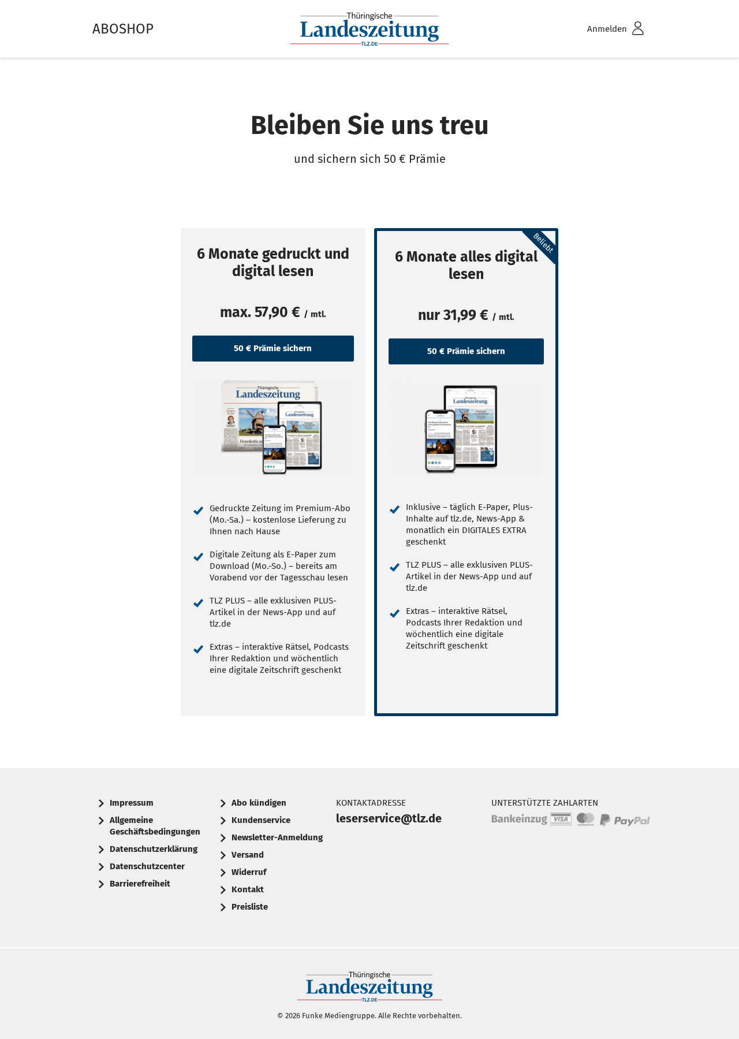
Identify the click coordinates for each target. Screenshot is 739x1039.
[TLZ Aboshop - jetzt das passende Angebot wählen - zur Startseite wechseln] (369, 29)
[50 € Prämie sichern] (273, 428)
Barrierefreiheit (140, 883)
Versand (248, 855)
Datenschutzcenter (147, 866)
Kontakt (248, 889)
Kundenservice (261, 820)
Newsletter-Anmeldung (277, 837)
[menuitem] (600, 29)
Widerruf (249, 872)
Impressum (132, 803)
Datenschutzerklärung (153, 849)
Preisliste (250, 907)
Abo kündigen (259, 803)
